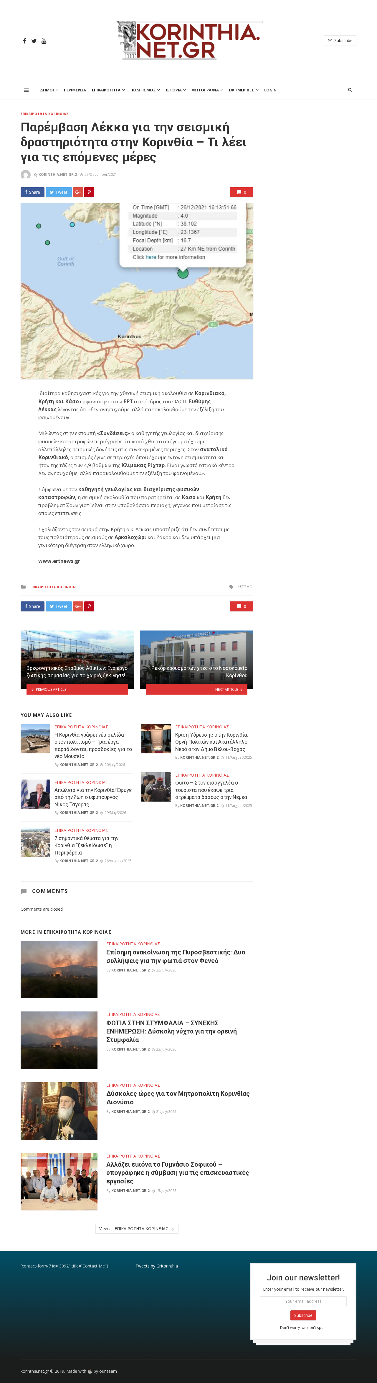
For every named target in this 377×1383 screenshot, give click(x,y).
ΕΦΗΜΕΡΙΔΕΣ (241, 90)
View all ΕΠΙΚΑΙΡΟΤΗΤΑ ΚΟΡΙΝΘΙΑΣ (133, 1228)
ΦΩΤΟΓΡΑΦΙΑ (205, 90)
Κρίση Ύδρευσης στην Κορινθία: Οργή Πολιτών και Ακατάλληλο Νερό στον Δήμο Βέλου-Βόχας (211, 742)
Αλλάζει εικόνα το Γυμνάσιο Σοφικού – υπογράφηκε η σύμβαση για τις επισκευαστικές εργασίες (177, 1173)
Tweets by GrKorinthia (156, 1266)
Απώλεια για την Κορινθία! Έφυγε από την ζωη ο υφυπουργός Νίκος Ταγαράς (93, 797)
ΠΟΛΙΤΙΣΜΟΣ (143, 90)
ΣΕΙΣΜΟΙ (246, 586)
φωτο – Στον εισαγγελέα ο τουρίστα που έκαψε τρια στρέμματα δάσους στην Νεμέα (211, 790)
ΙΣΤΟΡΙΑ (174, 90)
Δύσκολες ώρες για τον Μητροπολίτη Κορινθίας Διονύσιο (178, 1098)
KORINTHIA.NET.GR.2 (58, 174)
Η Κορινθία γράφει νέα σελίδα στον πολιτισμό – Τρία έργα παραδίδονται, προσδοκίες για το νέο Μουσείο (93, 746)
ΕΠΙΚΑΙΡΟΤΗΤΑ (106, 90)
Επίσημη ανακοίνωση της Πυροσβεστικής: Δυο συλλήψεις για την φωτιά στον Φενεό (175, 956)
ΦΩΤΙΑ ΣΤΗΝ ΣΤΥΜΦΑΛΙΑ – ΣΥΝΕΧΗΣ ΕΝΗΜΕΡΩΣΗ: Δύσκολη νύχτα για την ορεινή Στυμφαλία (171, 1031)
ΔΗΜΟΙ (47, 90)
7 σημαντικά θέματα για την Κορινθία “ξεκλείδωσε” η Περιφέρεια (86, 845)
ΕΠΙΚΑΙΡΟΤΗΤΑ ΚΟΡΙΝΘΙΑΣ (45, 114)
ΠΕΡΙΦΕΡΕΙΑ (75, 90)
